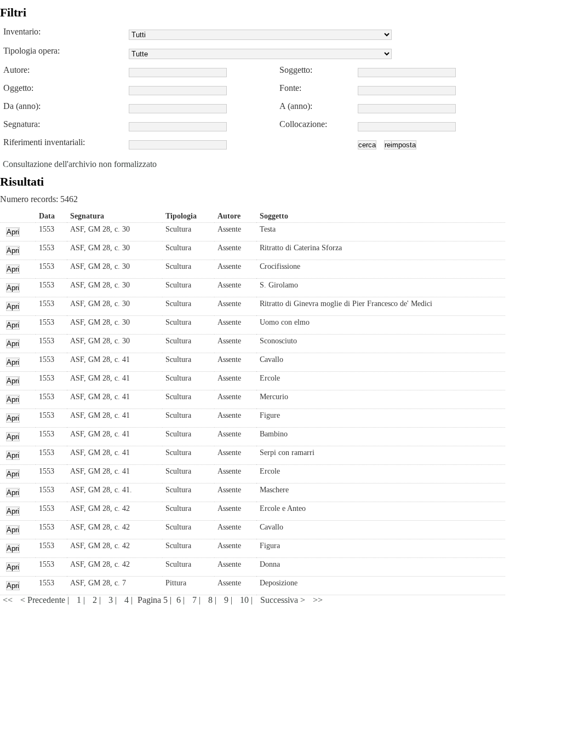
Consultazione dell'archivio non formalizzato (80, 164)
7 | (197, 600)
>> (318, 600)
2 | (98, 600)
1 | (82, 600)
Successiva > (283, 600)
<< (9, 600)
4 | (129, 600)
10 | (247, 600)
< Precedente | (45, 600)
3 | (113, 600)
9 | (229, 600)
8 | (213, 600)
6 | (181, 600)
